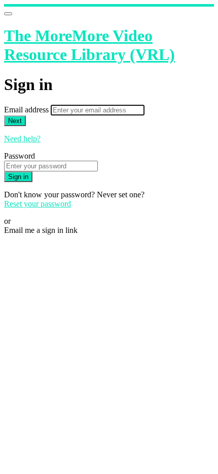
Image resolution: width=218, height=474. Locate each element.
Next (15, 121)
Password (19, 156)
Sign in (18, 177)
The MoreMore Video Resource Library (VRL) (89, 45)
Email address (27, 109)
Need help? (22, 138)
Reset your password (37, 203)
